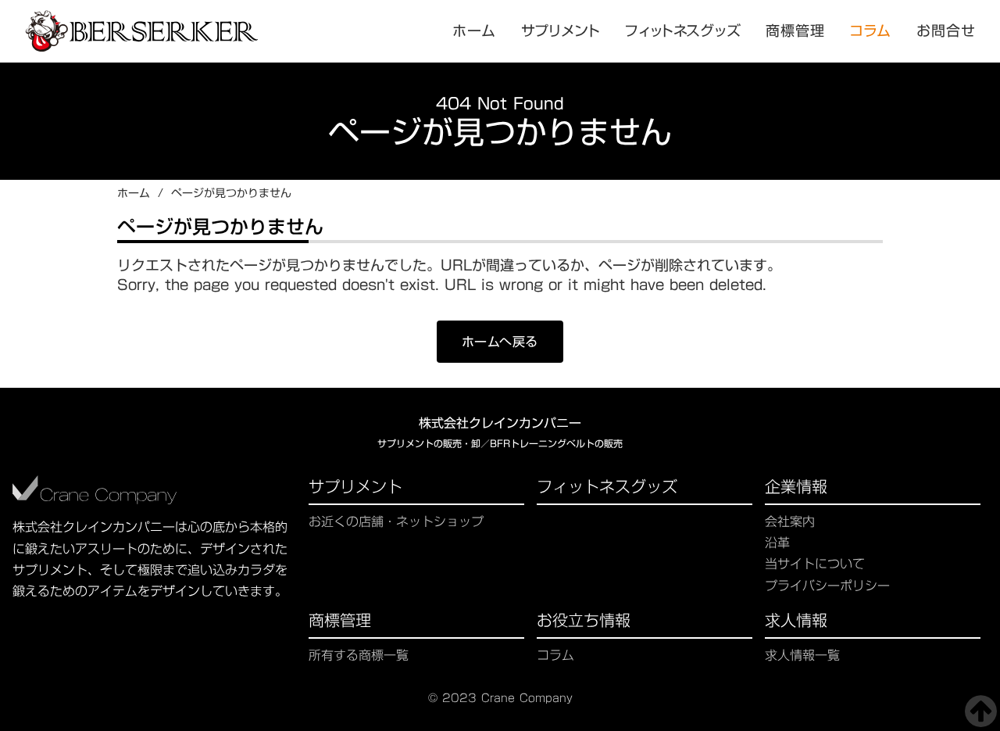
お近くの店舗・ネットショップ (396, 521)
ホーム (133, 194)
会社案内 (790, 521)
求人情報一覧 (802, 655)
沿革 (777, 543)
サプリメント (355, 488)
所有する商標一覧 (359, 655)
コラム (871, 31)
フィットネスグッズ (607, 488)
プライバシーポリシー (827, 586)
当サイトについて (815, 564)
